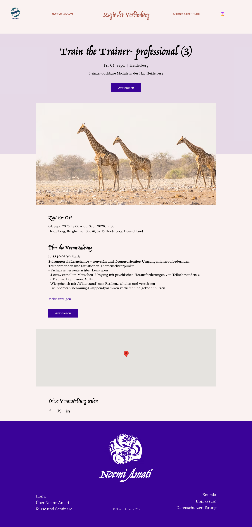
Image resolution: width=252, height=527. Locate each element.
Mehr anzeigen (59, 299)
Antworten (126, 88)
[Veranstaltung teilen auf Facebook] (50, 411)
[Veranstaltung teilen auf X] (59, 411)
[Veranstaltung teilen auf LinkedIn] (68, 411)
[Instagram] (222, 14)
